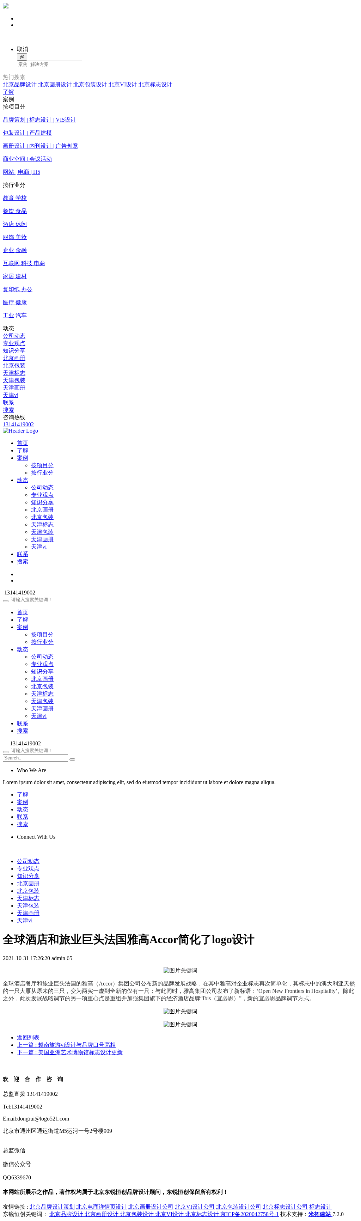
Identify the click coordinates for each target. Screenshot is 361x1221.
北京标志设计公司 (285, 1207)
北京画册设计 (55, 84)
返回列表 (28, 1037)
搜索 (8, 410)
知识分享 (14, 351)
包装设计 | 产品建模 (27, 133)
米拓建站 (320, 1214)
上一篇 (66, 1045)
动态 (22, 649)
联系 (8, 402)
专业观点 (14, 343)
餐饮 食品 (15, 211)
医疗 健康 (15, 302)
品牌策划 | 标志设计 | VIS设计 (39, 120)
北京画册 (14, 358)
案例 (22, 627)
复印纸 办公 (17, 289)
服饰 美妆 (15, 237)
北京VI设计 (124, 84)
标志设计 (320, 1207)
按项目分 (42, 465)
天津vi (10, 395)
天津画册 (14, 388)
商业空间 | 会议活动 (27, 159)
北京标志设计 (155, 84)
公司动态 (14, 336)
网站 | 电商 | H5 (21, 172)
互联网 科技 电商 (24, 263)
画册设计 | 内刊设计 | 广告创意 (40, 146)
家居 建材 (15, 276)
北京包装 (14, 365)
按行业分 (42, 473)
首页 (22, 612)
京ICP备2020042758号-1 (249, 1214)
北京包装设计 (91, 84)
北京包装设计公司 (238, 1207)
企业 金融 (15, 250)
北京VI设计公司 (195, 1207)
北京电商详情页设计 (101, 1207)
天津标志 (14, 373)
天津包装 (14, 380)
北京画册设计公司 (150, 1207)
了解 (8, 92)
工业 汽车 (15, 315)
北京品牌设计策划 (52, 1207)
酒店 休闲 (15, 224)
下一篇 (70, 1052)
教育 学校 (15, 198)
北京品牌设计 (20, 84)
